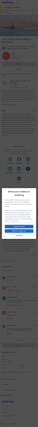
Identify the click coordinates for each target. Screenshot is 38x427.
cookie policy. (15, 221)
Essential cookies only (19, 231)
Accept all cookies (19, 226)
